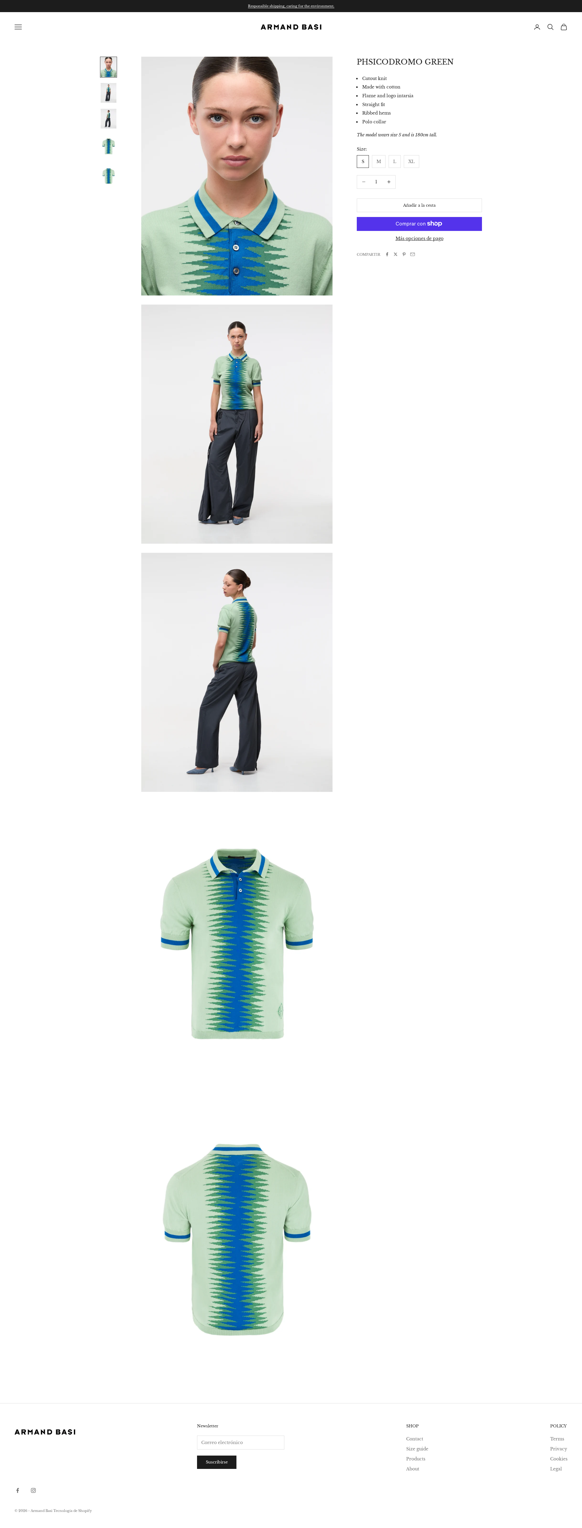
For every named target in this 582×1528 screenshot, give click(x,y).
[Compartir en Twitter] (395, 254)
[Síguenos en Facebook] (18, 1490)
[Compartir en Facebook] (387, 254)
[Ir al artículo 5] (108, 176)
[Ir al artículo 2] (108, 92)
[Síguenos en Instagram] (33, 1490)
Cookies (558, 1459)
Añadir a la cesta (419, 205)
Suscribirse (217, 1462)
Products (415, 1459)
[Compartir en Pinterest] (404, 254)
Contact (414, 1439)
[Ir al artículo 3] (108, 118)
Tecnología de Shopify (72, 1511)
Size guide (417, 1449)
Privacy (558, 1449)
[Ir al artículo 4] (108, 146)
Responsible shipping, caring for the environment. (291, 6)
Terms (557, 1439)
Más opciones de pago (419, 238)
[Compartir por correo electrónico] (412, 254)
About (412, 1469)
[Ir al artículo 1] (108, 67)
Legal (556, 1469)
